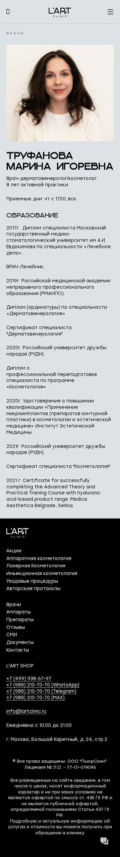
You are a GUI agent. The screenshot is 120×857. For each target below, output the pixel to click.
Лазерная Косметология (35, 566)
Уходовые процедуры (32, 581)
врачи (15, 33)
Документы (20, 642)
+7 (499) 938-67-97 (28, 678)
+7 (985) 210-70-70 (42, 685)
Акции (13, 551)
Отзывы (15, 627)
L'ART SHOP (20, 666)
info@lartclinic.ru (26, 711)
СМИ (11, 635)
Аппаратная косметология (38, 558)
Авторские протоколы (33, 588)
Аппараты (18, 612)
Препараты (20, 619)
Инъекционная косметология (41, 573)
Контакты (17, 650)
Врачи (13, 604)
